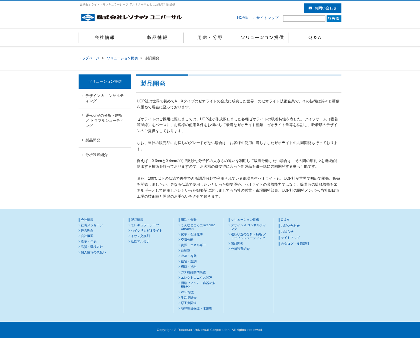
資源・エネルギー (193, 245)
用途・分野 (210, 37)
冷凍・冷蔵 (189, 256)
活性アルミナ (140, 241)
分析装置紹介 (96, 155)
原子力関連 (189, 303)
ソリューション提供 (262, 37)
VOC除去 (187, 292)
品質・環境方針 (92, 246)
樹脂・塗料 (189, 266)
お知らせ (287, 231)
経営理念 (87, 230)
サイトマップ (267, 18)
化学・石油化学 (192, 234)
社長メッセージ (92, 225)
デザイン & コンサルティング (104, 98)
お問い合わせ (326, 8)
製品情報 (157, 37)
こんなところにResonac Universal (198, 226)
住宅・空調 (189, 261)
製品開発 (92, 140)
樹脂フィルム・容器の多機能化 (198, 284)
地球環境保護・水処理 (196, 308)
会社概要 (87, 236)
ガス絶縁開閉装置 (193, 272)
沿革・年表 (89, 241)
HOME (242, 17)
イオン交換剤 (140, 236)
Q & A (315, 37)
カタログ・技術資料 (295, 243)
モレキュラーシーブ (145, 225)
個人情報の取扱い (93, 252)
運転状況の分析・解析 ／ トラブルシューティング (104, 120)
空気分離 (187, 239)
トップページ (89, 58)
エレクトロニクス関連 (196, 277)
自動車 (185, 250)
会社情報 (105, 37)
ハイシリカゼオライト (146, 230)
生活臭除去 (189, 297)
